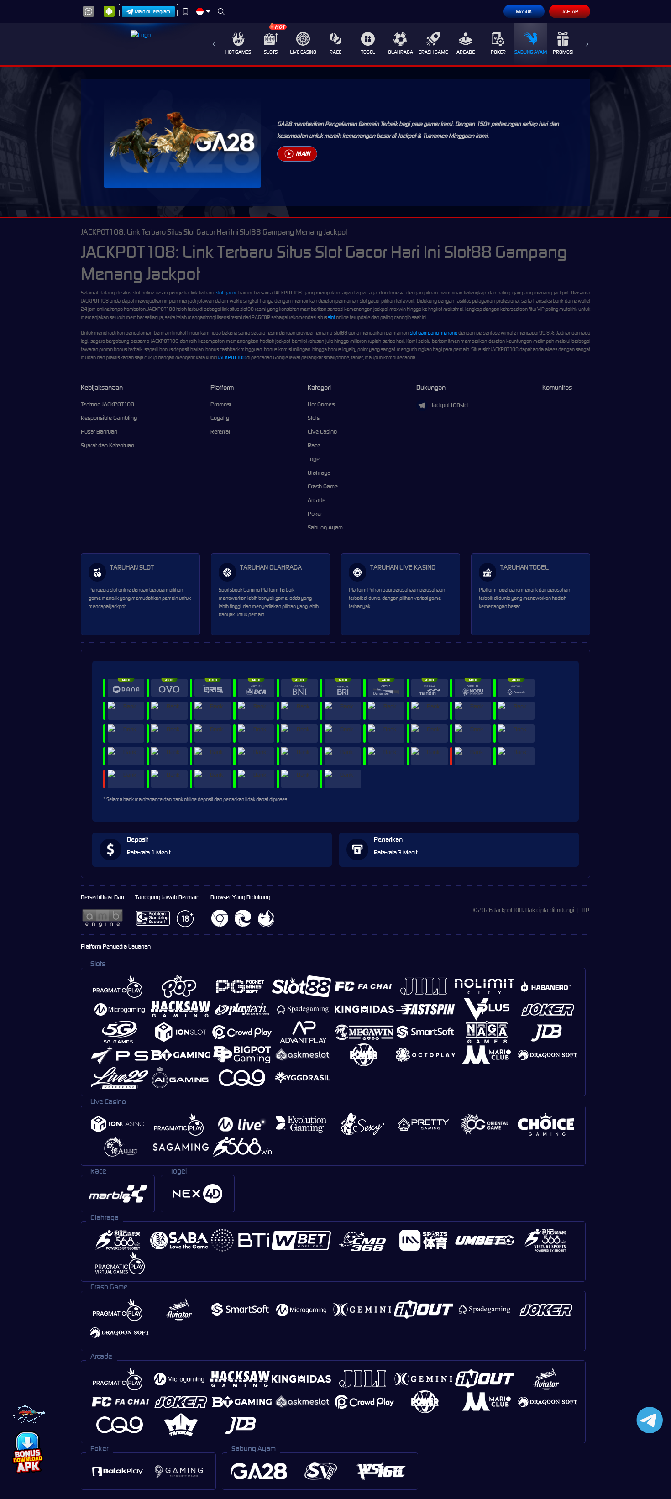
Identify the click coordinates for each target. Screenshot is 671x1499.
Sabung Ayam (530, 52)
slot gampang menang (433, 333)
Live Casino (303, 52)
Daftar (569, 11)
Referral (220, 431)
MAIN (303, 153)
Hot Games (238, 52)
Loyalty (219, 418)
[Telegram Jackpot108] (648, 1420)
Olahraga (400, 52)
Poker (498, 52)
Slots (271, 52)
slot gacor (226, 292)
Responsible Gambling (109, 418)
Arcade (465, 52)
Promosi (563, 52)
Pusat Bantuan (99, 431)
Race (335, 52)
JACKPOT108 (232, 357)
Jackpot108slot (450, 405)
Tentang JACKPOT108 (107, 404)
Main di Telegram (152, 11)
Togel (368, 52)
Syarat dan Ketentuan (107, 445)
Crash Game (433, 52)
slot (331, 317)
